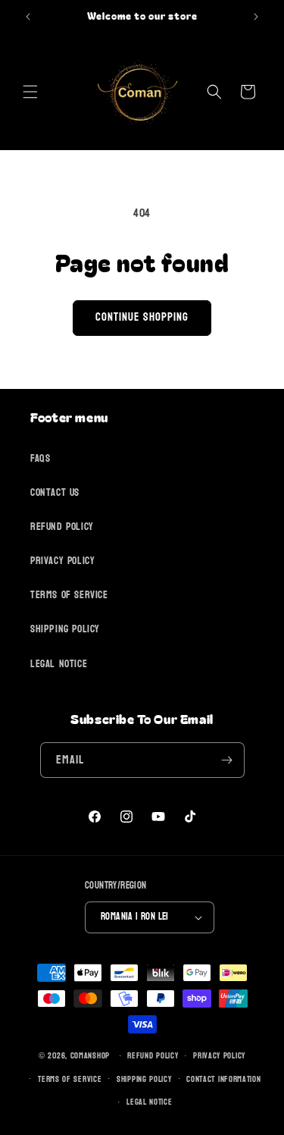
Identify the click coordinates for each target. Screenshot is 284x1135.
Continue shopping (142, 317)
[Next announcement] (256, 16)
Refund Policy (62, 526)
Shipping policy (144, 1079)
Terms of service (69, 1079)
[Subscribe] (227, 760)
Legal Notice (58, 663)
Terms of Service (69, 594)
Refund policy (152, 1056)
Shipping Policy (65, 628)
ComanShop (90, 1056)
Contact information (223, 1079)
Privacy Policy (62, 560)
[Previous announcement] (28, 16)
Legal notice (149, 1102)
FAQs (40, 458)
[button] (30, 91)
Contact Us (55, 492)
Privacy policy (219, 1056)
